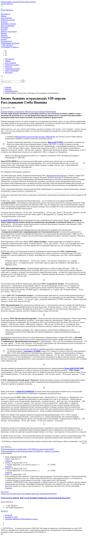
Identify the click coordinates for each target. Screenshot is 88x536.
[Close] (2, 12)
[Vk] (6, 55)
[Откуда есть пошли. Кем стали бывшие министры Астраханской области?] (29, 494)
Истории (4, 29)
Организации (6, 37)
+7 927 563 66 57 (7, 45)
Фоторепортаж (6, 41)
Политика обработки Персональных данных (21, 519)
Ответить (8, 461)
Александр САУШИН (31, 351)
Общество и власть (8, 20)
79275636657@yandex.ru (10, 47)
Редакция (8, 515)
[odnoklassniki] (6, 53)
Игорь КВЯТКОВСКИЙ (74, 368)
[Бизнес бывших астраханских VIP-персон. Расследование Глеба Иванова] (28, 112)
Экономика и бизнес (8, 24)
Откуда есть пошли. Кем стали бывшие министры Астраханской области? (35, 498)
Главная (8, 87)
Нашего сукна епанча (9, 31)
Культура (4, 22)
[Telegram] (6, 51)
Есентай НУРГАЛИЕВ (9, 220)
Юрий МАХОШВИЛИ (25, 391)
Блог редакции (6, 18)
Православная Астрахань (10, 43)
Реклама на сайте (11, 517)
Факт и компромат (7, 26)
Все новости (5, 14)
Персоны (4, 35)
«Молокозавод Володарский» (56, 175)
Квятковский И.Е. (11, 91)
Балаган (4, 39)
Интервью (4, 28)
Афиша (3, 16)
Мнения (4, 33)
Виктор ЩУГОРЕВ (55, 142)
